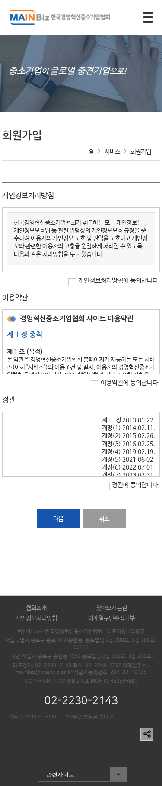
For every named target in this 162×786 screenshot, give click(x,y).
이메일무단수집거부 (111, 618)
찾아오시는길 (111, 608)
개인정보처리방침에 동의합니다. (119, 280)
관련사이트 (56, 772)
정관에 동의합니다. (136, 485)
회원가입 (140, 151)
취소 (104, 518)
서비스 (112, 151)
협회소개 (36, 608)
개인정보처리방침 (36, 618)
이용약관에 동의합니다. (130, 383)
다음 (58, 518)
